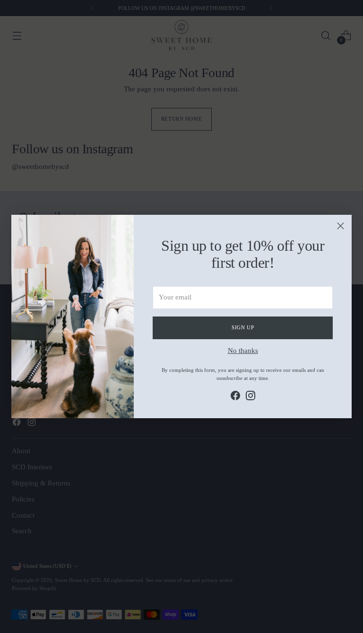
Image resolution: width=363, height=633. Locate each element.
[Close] (340, 226)
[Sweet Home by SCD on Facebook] (235, 397)
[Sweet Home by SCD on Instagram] (250, 397)
